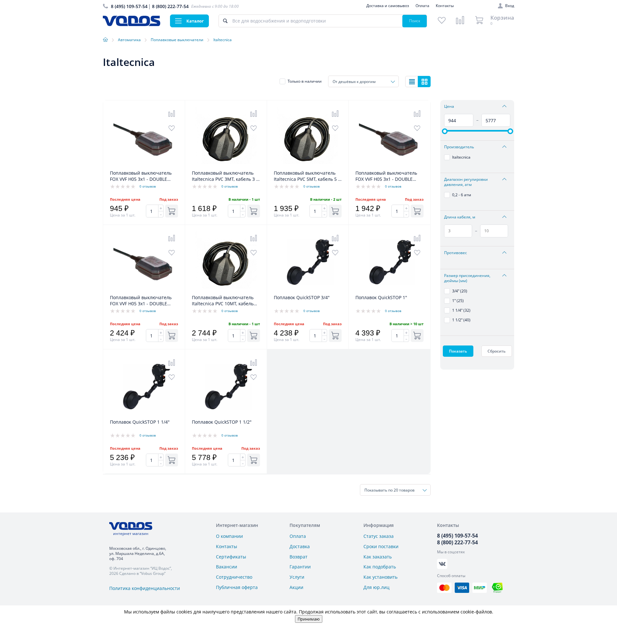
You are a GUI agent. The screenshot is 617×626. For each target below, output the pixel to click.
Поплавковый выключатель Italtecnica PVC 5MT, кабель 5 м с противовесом (307, 176)
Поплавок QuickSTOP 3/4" (302, 297)
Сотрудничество (234, 577)
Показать (458, 351)
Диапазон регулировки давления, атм (466, 182)
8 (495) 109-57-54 (129, 6)
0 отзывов (147, 186)
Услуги (297, 577)
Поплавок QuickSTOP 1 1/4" (140, 422)
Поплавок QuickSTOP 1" (381, 297)
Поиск (414, 20)
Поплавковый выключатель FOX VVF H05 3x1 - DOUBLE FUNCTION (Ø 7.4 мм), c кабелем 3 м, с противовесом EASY (142, 176)
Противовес (455, 252)
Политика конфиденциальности (144, 588)
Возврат (299, 557)
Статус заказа (378, 536)
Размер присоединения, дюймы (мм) (467, 278)
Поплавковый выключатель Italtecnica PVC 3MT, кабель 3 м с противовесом (225, 176)
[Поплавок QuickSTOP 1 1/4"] (144, 415)
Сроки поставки (380, 546)
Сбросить (496, 351)
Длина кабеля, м (459, 217)
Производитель (459, 147)
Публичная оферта (237, 587)
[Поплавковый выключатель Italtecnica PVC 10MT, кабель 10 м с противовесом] (226, 291)
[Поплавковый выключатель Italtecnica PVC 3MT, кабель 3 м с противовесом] (226, 166)
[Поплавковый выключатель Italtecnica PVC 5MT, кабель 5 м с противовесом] (308, 166)
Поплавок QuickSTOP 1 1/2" (222, 422)
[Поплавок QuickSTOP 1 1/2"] (226, 415)
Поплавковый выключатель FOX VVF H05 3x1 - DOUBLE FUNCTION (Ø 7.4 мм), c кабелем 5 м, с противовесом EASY (142, 300)
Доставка (300, 546)
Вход (509, 5)
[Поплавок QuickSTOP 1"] (389, 291)
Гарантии (300, 567)
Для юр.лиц (376, 587)
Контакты (445, 5)
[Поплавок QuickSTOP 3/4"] (308, 291)
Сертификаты (231, 557)
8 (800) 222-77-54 (170, 6)
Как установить (380, 577)
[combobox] (363, 81)
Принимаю (309, 619)
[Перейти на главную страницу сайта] (131, 24)
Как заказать (377, 557)
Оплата (422, 5)
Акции (296, 587)
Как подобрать (379, 567)
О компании (229, 536)
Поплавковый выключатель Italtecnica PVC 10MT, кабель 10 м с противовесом (223, 300)
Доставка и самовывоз (387, 5)
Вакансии (226, 567)
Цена (449, 106)
